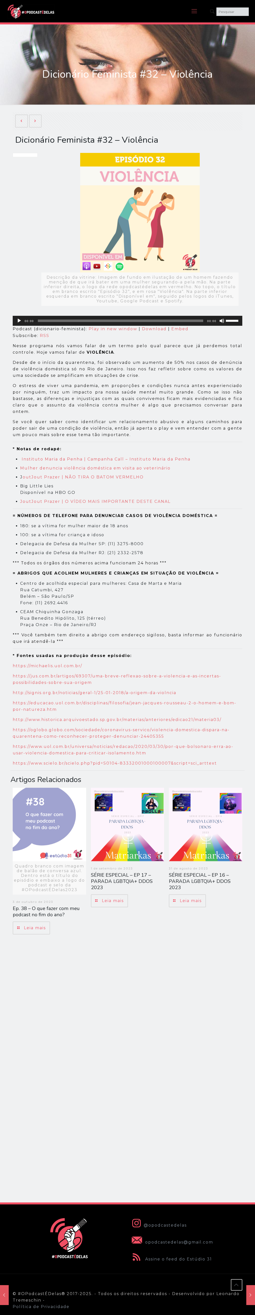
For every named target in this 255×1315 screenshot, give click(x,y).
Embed (180, 329)
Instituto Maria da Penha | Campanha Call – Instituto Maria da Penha (106, 459)
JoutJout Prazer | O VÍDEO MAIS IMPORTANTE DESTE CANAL (95, 501)
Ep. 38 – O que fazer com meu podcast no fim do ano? (46, 911)
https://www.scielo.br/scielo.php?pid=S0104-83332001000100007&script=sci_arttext (115, 763)
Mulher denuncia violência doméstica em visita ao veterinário (95, 468)
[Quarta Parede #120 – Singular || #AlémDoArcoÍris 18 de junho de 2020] (4, 1295)
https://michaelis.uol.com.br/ (47, 665)
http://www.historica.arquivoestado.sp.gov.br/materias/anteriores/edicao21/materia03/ (117, 719)
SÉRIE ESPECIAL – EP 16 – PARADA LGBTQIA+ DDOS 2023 (200, 881)
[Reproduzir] (19, 320)
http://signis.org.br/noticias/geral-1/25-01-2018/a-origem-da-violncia (94, 692)
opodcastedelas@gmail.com (178, 1242)
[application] (127, 321)
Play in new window (113, 329)
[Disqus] (127, 1008)
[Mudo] (221, 320)
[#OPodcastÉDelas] (31, 11)
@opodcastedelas (165, 1225)
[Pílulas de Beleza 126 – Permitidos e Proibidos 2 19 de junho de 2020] (250, 1295)
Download (154, 329)
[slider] (233, 320)
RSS (44, 335)
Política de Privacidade (41, 1306)
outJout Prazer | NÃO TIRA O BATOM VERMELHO (83, 477)
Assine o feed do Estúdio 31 (178, 1259)
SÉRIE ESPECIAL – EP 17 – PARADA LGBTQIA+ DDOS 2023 (122, 881)
